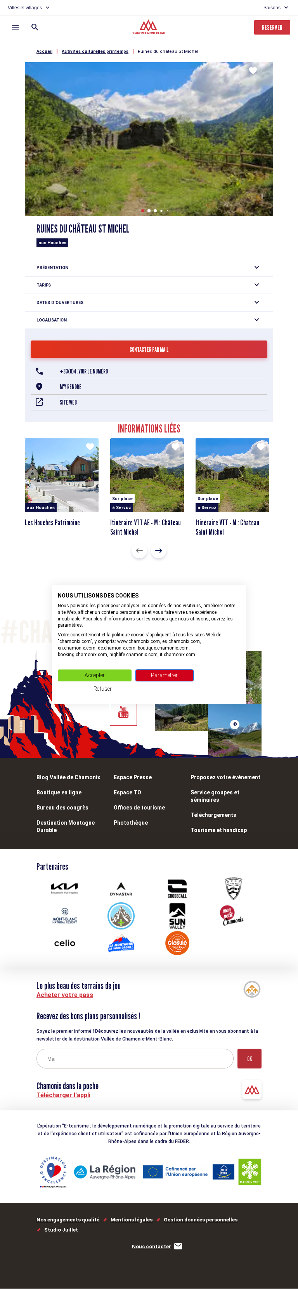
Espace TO (127, 792)
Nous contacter (151, 1246)
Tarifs (43, 285)
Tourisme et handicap (219, 830)
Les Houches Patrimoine (52, 522)
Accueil (44, 51)
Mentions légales (131, 1220)
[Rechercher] (35, 27)
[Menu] (15, 27)
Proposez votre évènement (225, 777)
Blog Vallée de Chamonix (68, 777)
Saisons (272, 7)
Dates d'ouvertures (59, 302)
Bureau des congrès (62, 807)
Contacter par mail (149, 349)
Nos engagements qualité (67, 1220)
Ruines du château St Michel (168, 51)
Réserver (272, 27)
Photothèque (131, 823)
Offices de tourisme (139, 807)
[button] (142, 210)
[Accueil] (149, 27)
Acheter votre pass (64, 995)
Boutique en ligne (58, 792)
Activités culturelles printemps (95, 51)
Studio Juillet (61, 1230)
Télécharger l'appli (63, 1095)
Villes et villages (25, 7)
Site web (68, 402)
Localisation (51, 320)
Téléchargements (213, 815)
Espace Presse (133, 777)
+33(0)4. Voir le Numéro (84, 371)
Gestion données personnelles (200, 1220)
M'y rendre (70, 387)
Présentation (52, 267)
